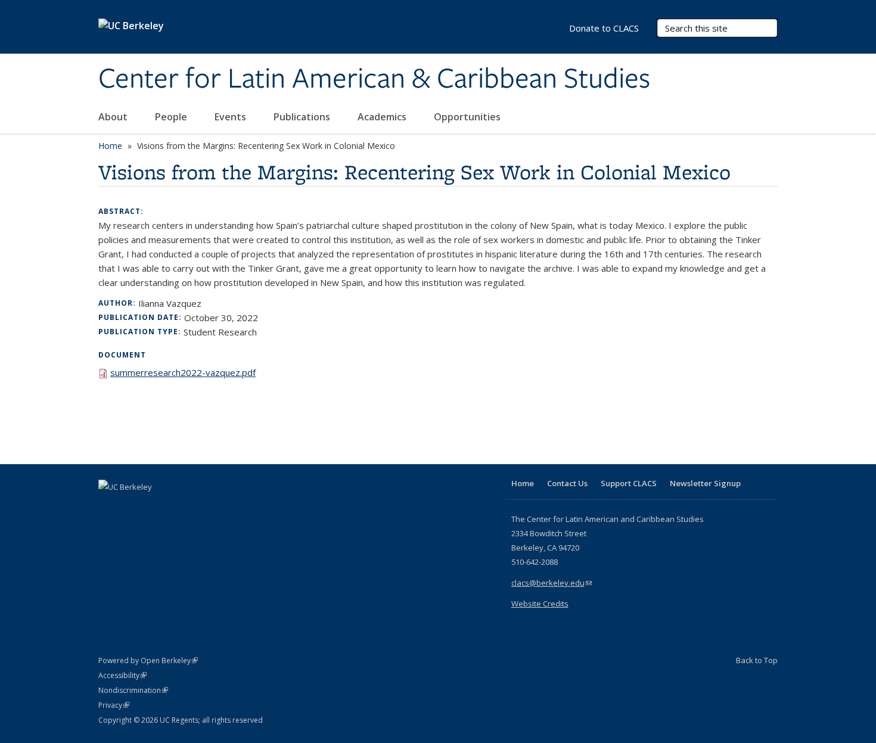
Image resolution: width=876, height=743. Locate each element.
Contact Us (567, 483)
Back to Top (757, 660)
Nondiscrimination (133, 690)
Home (110, 145)
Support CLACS (629, 483)
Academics (383, 116)
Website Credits (540, 603)
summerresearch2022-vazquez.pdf (183, 372)
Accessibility (122, 675)
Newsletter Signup (705, 483)
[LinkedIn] (132, 507)
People (172, 116)
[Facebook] (109, 507)
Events (231, 116)
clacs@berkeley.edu (551, 582)
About (114, 116)
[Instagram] (179, 507)
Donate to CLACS (604, 28)
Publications (303, 116)
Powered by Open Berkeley (148, 660)
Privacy (113, 705)
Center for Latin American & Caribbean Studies (374, 79)
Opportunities (468, 116)
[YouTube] (155, 507)
